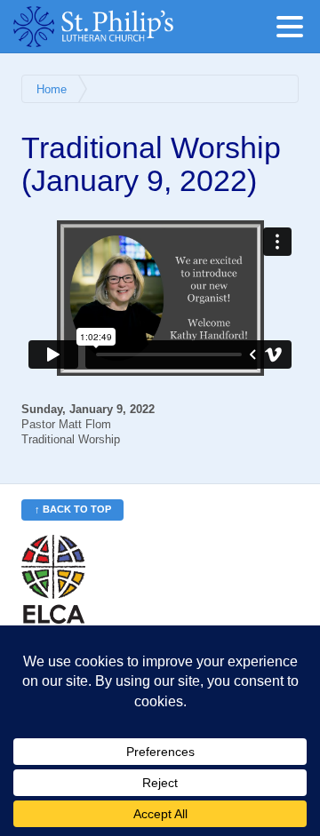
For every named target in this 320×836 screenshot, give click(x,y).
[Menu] (294, 29)
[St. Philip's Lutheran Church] (120, 26)
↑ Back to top (73, 509)
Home (51, 90)
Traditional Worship (70, 440)
